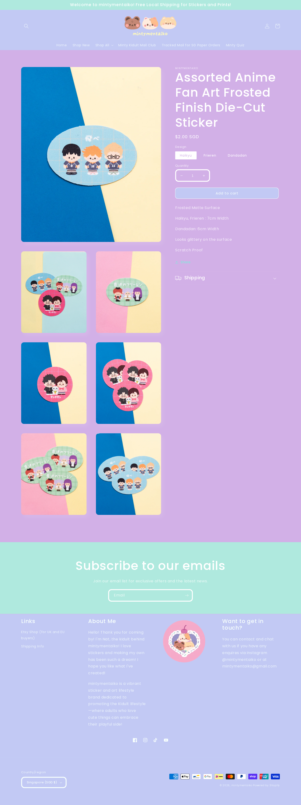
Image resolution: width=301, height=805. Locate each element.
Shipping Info (32, 646)
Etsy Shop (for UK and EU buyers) (42, 635)
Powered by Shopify (266, 785)
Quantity (182, 165)
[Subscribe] (187, 595)
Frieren (210, 155)
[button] (26, 26)
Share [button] (186, 262)
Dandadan (237, 155)
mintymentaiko (241, 785)
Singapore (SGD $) (42, 782)
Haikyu (186, 155)
